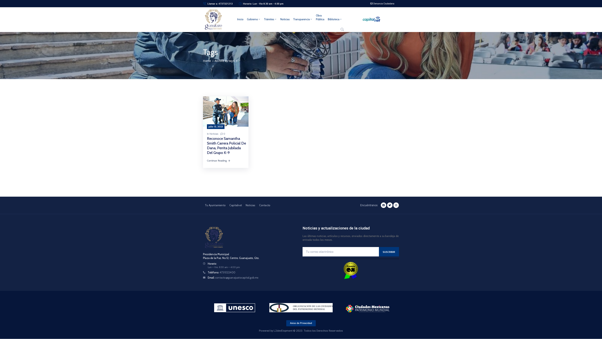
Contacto (264, 205)
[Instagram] (396, 205)
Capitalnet (235, 205)
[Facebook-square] (383, 205)
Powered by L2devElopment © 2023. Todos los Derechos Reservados (301, 330)
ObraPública (320, 17)
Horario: (212, 263)
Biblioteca (333, 19)
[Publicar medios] (225, 111)
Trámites (269, 19)
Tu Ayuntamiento (215, 205)
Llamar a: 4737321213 (220, 3)
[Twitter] (390, 205)
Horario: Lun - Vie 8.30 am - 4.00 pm (263, 3)
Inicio (240, 19)
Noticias (285, 19)
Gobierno (252, 19)
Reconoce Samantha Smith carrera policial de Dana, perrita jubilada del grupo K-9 (226, 145)
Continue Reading (217, 160)
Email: (233, 277)
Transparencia (301, 19)
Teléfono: (221, 272)
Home (207, 60)
